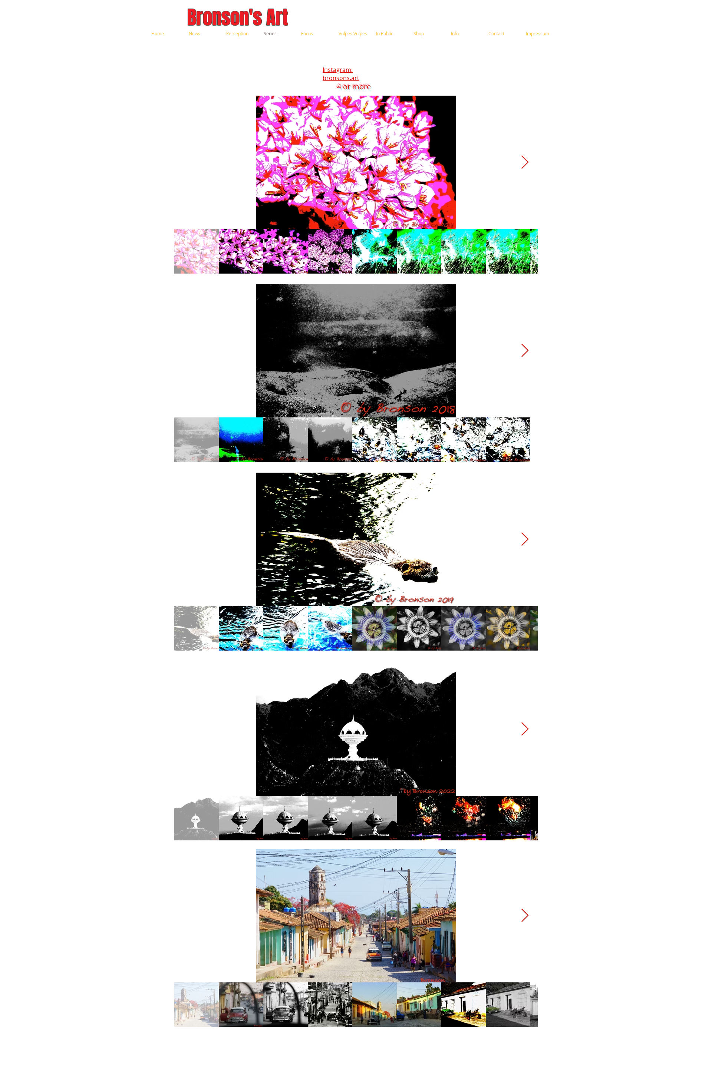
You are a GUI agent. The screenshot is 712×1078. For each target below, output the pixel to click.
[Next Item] (525, 162)
